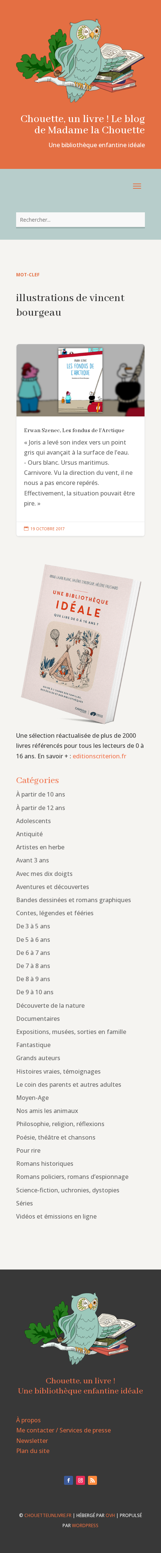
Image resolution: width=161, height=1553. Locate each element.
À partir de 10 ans (40, 794)
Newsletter (32, 1441)
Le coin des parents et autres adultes (68, 1084)
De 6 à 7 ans (33, 953)
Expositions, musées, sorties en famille (71, 1032)
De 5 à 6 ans (33, 939)
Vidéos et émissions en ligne (56, 1216)
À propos (28, 1420)
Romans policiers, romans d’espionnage (72, 1177)
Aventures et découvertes (52, 887)
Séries (24, 1203)
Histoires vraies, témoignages (58, 1071)
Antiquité (29, 834)
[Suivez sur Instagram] (80, 1480)
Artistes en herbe (40, 847)
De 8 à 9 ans (33, 979)
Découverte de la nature (50, 1005)
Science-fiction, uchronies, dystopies (67, 1190)
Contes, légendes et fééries (55, 913)
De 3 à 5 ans (33, 926)
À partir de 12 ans (40, 808)
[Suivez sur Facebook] (68, 1480)
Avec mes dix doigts (44, 874)
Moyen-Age (32, 1098)
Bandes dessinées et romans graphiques (73, 900)
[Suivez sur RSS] (92, 1480)
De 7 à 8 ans (33, 966)
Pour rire (28, 1150)
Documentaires (38, 1018)
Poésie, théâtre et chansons (55, 1137)
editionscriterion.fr (99, 756)
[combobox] (80, 219)
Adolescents (33, 821)
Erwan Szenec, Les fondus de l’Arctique (80, 440)
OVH (110, 1515)
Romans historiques (44, 1163)
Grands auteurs (38, 1058)
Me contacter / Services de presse (63, 1430)
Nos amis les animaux (47, 1111)
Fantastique (33, 1045)
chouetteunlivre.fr (48, 1515)
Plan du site (32, 1451)
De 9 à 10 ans (35, 992)
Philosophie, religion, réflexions (60, 1124)
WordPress (85, 1525)
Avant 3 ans (32, 860)
